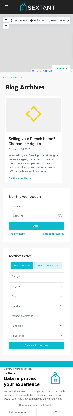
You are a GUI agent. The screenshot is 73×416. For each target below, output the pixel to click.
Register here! (17, 233)
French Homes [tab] (22, 265)
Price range (18, 335)
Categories (18, 276)
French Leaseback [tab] (48, 265)
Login (36, 225)
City (14, 296)
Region (16, 286)
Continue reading (18, 178)
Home (6, 77)
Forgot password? (53, 233)
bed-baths (18, 306)
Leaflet (37, 70)
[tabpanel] (36, 310)
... (47, 171)
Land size (17, 325)
